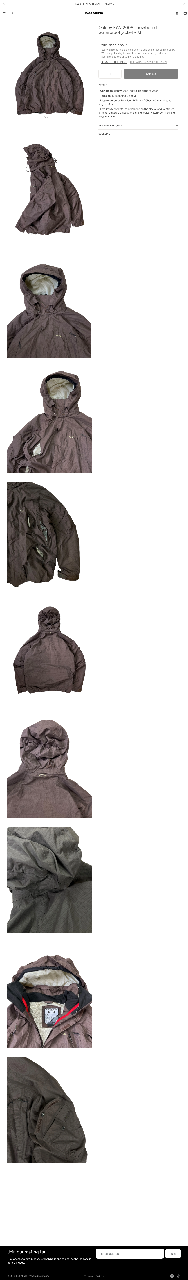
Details (102, 85)
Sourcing (104, 133)
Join (173, 1253)
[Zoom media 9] (49, 995)
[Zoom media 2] (49, 190)
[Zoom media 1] (49, 75)
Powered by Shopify (38, 1276)
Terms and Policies (94, 1276)
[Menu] (4, 13)
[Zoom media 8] (49, 880)
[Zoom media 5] (49, 535)
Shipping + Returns (110, 125)
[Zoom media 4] (49, 420)
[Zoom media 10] (49, 1110)
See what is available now (148, 61)
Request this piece (114, 61)
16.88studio (21, 1276)
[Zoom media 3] (49, 305)
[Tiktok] (178, 1276)
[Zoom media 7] (49, 765)
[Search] (12, 13)
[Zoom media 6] (49, 650)
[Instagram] (172, 1276)
